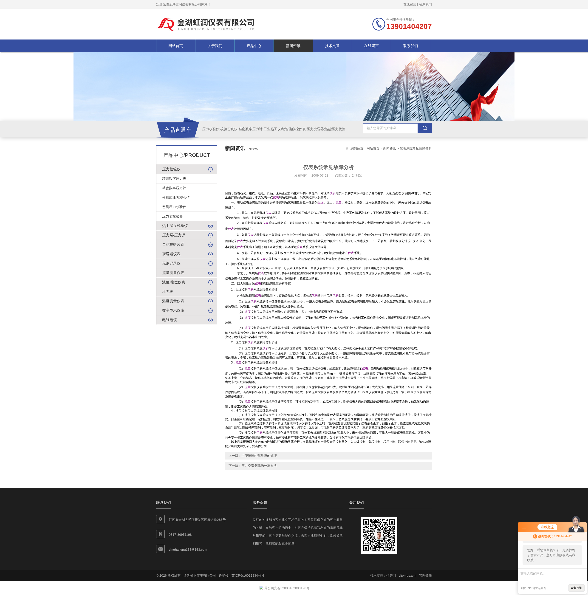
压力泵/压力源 (173, 235)
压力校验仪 (171, 169)
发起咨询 (576, 587)
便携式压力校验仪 (176, 197)
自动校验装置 (173, 244)
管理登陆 (425, 575)
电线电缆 (169, 320)
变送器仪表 (171, 254)
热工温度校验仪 (175, 226)
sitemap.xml (407, 575)
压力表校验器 (172, 216)
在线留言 (409, 4)
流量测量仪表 (173, 273)
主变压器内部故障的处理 (259, 455)
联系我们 (425, 4)
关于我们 (215, 46)
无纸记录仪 (171, 263)
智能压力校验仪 (174, 207)
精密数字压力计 (174, 188)
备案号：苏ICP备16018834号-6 (241, 575)
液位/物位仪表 (173, 282)
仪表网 (391, 575)
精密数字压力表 (174, 178)
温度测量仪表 (173, 301)
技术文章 (332, 46)
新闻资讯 (293, 46)
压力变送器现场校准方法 (259, 466)
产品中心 (254, 46)
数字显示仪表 (173, 310)
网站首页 (175, 46)
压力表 (167, 291)
